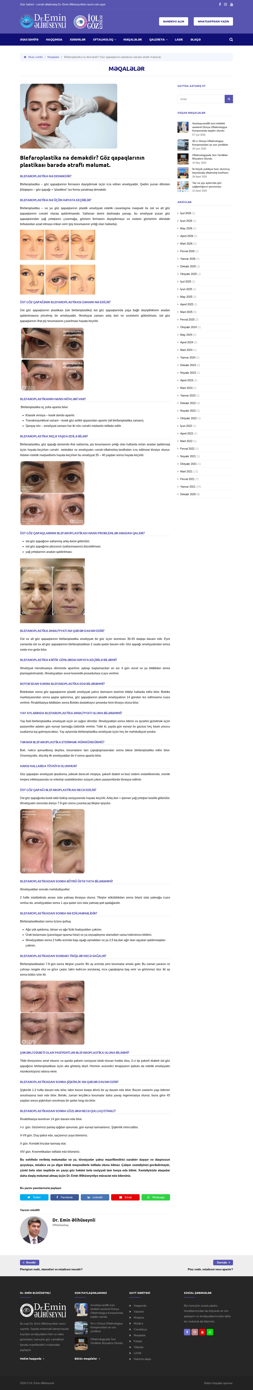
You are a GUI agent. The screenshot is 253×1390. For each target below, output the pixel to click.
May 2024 (186, 334)
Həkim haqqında (30, 1358)
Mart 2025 (186, 311)
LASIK (179, 39)
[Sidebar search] (229, 99)
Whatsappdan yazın (213, 21)
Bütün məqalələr (86, 1358)
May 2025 (186, 296)
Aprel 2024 (186, 342)
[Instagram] (225, 4)
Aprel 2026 (186, 236)
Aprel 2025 (186, 304)
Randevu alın (173, 21)
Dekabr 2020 (188, 494)
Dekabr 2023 (188, 365)
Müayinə (139, 1317)
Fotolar (138, 1341)
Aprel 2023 (186, 380)
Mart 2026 (186, 243)
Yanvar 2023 (187, 395)
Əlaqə (195, 39)
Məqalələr (132, 39)
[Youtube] (231, 4)
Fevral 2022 (187, 448)
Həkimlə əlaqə (142, 1359)
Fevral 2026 (187, 251)
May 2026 (186, 228)
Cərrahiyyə (140, 1329)
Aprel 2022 (186, 433)
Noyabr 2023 (188, 372)
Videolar (139, 1347)
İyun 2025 (186, 289)
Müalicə (138, 1323)
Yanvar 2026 (187, 258)
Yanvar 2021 (187, 486)
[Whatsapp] (210, 1332)
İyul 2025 (185, 281)
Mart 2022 (186, 441)
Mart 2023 (186, 387)
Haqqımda (54, 39)
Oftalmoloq (103, 39)
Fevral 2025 (187, 319)
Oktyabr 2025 (188, 273)
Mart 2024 (186, 349)
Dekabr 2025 (188, 266)
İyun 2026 (186, 220)
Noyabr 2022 (188, 410)
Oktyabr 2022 (188, 418)
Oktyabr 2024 (188, 327)
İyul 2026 (185, 213)
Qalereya (157, 39)
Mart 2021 (186, 471)
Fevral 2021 (187, 479)
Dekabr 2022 (188, 403)
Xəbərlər (78, 39)
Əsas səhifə (29, 39)
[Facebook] (220, 4)
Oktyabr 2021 (188, 463)
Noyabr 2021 (188, 456)
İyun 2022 (186, 425)
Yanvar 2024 (187, 357)
